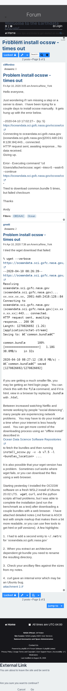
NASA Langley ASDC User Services (39, 636)
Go (32, 689)
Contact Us (33, 645)
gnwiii (6, 224)
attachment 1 (12, 586)
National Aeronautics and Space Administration (33, 639)
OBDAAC (18, 216)
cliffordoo (8, 64)
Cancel (21, 689)
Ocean (31, 216)
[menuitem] (30, 625)
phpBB (23, 649)
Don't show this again (15, 41)
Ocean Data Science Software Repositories (32, 439)
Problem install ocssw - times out (30, 45)
